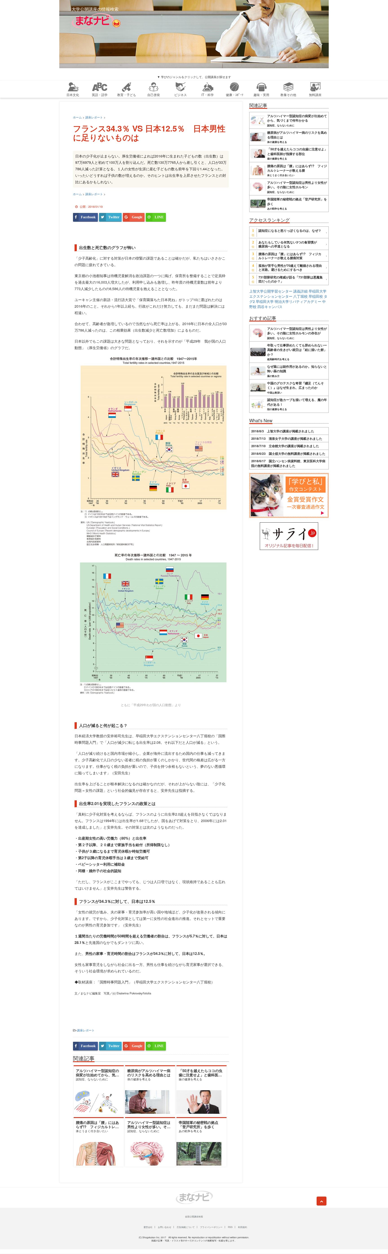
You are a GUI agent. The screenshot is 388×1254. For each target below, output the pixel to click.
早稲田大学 (265, 301)
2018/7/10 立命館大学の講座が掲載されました (285, 446)
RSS (230, 1227)
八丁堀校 (300, 296)
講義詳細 (300, 291)
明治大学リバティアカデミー (298, 301)
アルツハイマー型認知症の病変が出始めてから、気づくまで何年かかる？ (97, 1075)
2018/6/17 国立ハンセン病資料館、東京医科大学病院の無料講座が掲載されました (288, 463)
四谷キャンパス (269, 306)
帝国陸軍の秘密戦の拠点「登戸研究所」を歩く (198, 1124)
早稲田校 (316, 296)
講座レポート (86, 1030)
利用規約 (242, 1227)
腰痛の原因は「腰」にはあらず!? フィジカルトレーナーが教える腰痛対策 (97, 1127)
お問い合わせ (164, 1227)
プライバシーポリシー (211, 1227)
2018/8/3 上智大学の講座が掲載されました (282, 431)
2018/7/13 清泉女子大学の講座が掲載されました (286, 438)
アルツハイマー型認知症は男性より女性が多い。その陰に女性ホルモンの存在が (148, 1127)
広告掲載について (186, 1227)
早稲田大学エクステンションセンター (287, 294)
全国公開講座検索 (194, 1216)
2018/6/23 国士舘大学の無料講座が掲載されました (288, 453)
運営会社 (147, 1227)
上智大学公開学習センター (270, 291)
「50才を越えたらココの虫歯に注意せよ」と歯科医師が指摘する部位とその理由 (200, 1075)
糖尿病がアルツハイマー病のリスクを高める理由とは (148, 1072)
